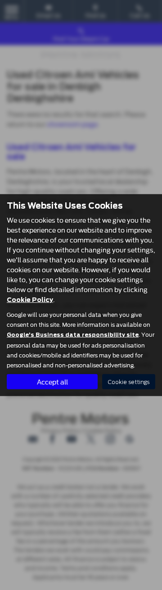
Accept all (52, 381)
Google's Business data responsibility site (73, 335)
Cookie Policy (30, 299)
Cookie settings (128, 381)
